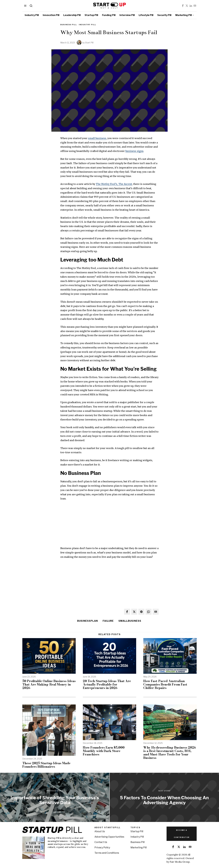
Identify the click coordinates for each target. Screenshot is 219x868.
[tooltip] (183, 5)
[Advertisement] (109, 525)
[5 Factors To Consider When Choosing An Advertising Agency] (164, 797)
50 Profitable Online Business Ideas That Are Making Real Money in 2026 (49, 684)
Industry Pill (87, 25)
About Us (99, 831)
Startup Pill (137, 831)
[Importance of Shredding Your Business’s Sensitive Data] (54, 797)
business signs (134, 151)
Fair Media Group (180, 861)
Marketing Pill (139, 847)
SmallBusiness (129, 620)
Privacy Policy (102, 847)
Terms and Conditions (106, 852)
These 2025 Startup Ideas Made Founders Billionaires (46, 764)
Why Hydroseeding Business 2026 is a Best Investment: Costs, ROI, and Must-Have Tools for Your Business (169, 752)
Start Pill (89, 42)
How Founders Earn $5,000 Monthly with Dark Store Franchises (104, 751)
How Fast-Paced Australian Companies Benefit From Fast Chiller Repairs (165, 684)
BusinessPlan (87, 620)
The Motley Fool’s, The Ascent (114, 183)
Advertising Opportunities (109, 836)
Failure (108, 620)
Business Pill (68, 25)
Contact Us (100, 842)
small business (97, 138)
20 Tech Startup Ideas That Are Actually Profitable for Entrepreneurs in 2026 (107, 684)
